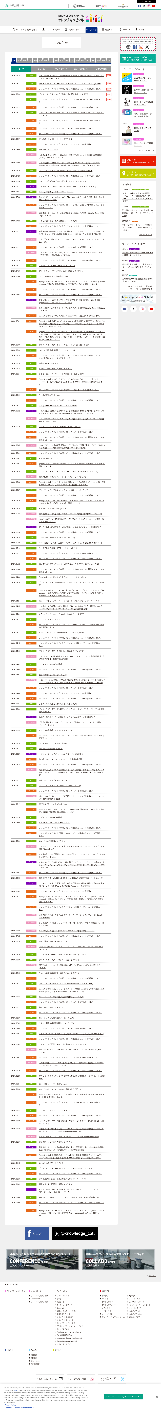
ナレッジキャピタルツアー (39, 1296)
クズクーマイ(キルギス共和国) (51, 817)
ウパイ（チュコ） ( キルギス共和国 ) (53, 743)
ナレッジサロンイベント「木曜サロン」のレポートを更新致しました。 (67, 128)
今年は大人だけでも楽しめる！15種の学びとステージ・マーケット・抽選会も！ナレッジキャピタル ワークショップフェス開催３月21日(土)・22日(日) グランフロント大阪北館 (72, 864)
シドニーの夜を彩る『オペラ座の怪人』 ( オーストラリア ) (62, 181)
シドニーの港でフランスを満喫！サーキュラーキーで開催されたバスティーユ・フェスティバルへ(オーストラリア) (137, 197)
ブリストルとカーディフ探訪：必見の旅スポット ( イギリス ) (63, 955)
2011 (93, 60)
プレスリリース (61, 69)
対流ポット (59, 1302)
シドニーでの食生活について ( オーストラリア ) (58, 704)
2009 (103, 60)
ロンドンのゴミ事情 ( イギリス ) (52, 841)
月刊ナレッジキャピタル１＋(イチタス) (69, 1326)
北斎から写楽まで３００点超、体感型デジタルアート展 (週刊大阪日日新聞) (69, 1137)
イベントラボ (106, 1311)
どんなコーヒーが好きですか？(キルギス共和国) (58, 406)
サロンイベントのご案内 (64, 1317)
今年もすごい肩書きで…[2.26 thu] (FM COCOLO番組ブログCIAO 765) (67, 931)
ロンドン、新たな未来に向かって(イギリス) (56, 1018)
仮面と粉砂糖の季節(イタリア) (51, 749)
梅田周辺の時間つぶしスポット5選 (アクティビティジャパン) (63, 477)
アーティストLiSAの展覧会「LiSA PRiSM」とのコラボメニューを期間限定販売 (70, 527)
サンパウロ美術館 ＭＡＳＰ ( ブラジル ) (55, 730)
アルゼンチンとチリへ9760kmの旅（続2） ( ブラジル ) (61, 271)
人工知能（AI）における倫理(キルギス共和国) (57, 266)
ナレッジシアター (134, 1299)
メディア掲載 (101, 69)
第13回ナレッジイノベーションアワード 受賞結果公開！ (61, 759)
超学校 (58, 1299)
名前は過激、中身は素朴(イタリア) (53, 941)
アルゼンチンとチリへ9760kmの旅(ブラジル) (57, 538)
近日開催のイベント (62, 1314)
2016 (66, 60)
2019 (50, 60)
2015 (71, 60)
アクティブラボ (107, 1302)
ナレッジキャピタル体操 (38, 1302)
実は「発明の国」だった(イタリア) (53, 675)
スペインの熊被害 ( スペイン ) (51, 1163)
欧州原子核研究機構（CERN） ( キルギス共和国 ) (58, 548)
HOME (7, 1284)
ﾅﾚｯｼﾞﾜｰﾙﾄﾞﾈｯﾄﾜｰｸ (81, 69)
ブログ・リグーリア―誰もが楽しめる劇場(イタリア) (60, 786)
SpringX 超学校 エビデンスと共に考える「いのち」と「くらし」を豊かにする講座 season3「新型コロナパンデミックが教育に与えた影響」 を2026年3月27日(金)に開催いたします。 (71, 899)
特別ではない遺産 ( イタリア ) (51, 1007)
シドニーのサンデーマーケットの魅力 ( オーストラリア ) (61, 374)
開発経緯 (33, 1358)
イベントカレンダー (62, 1296)
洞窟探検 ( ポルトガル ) (48, 150)
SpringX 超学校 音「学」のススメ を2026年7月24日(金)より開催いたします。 (70, 316)
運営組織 (33, 1355)
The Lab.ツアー (35, 1299)
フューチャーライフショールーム (112, 1317)
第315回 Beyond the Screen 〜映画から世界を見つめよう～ (137, 253)
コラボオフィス (133, 1311)
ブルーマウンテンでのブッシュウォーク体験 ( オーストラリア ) (64, 490)
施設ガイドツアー (134, 1317)
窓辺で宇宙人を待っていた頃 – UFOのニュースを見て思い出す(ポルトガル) (69, 564)
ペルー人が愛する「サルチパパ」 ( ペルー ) (56, 192)
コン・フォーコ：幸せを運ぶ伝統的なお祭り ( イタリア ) (61, 997)
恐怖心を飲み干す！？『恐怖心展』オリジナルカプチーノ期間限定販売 (67, 717)
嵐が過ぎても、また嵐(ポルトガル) (53, 804)
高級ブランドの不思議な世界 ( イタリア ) (55, 1184)
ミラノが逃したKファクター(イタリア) (54, 823)
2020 (45, 60)
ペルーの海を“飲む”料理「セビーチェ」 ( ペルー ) (58, 350)
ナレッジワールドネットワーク (66, 1323)
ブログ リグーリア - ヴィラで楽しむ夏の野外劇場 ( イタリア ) (63, 94)
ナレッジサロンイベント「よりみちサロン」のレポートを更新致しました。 (69, 144)
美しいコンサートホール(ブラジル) (53, 1084)
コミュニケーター (53, 30)
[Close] (157, 1397)
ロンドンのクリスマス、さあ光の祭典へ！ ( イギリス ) (60, 1089)
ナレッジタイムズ (62, 1329)
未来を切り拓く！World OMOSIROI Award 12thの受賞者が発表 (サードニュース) (71, 878)
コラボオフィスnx (134, 1314)
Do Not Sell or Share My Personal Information (123, 1397)
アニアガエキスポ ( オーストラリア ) (53, 619)
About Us (126, 30)
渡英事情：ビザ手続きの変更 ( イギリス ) (55, 1142)
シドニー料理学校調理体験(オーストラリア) (56, 1023)
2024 (24, 60)
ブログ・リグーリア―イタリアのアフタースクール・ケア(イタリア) (66, 1168)
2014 (77, 60)
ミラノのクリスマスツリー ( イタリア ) (54, 1110)
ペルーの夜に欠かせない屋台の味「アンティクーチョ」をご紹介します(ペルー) (70, 543)
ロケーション (34, 1361)
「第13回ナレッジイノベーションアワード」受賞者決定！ (62, 754)
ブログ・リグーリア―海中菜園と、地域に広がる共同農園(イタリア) (66, 171)
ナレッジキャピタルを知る (26, 30)
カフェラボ (106, 1308)
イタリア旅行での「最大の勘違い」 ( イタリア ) (58, 221)
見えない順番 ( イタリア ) (49, 458)
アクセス (142, 30)
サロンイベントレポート (64, 1320)
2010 (98, 60)
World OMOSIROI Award (64, 1335)
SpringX (131, 1296)
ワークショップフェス (63, 1305)
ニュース (41, 69)
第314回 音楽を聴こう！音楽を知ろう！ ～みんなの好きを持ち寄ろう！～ (137, 267)
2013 (82, 60)
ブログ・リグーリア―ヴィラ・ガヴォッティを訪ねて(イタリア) (64, 345)
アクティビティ (74, 30)
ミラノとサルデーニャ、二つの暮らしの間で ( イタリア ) (61, 614)
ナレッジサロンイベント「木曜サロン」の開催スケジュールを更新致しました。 (70, 89)
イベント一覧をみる (145, 150)
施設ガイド (109, 30)
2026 (13, 60)
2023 (29, 60)
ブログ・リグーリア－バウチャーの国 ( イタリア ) (59, 960)
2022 (35, 60)
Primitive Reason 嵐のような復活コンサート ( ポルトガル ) (62, 577)
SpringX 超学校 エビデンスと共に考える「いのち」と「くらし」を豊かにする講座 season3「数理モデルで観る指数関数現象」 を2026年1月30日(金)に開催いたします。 (71, 1213)
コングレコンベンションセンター (139, 1305)
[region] (80, 1397)
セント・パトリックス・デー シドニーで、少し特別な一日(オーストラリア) (69, 601)
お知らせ (92, 30)
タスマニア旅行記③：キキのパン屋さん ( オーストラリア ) (62, 1044)
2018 (56, 60)
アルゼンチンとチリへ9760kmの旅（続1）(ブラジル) (60, 427)
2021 (40, 60)
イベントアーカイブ (62, 1344)
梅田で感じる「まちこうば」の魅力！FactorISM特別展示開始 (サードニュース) (70, 514)
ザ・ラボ (104, 1299)
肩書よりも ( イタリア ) (48, 363)
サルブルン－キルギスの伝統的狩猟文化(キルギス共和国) (61, 633)
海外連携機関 (34, 1364)
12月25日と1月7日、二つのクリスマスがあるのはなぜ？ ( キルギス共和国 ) (69, 1197)
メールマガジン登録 (78, 1379)
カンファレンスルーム (135, 1302)
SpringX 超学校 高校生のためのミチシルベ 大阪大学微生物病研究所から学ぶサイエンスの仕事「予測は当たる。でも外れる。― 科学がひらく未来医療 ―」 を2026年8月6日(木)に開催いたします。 (72, 323)
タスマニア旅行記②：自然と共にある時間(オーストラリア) (62, 1179)
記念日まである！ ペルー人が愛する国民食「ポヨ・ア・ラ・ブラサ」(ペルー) (70, 84)
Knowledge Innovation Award (66, 1341)
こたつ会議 (59, 1308)
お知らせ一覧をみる (145, 235)
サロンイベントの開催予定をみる (141, 289)
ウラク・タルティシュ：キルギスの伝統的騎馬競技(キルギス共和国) (66, 984)
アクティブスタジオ (109, 1305)
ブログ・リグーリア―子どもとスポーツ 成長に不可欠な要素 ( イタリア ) (68, 472)
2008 (108, 60)
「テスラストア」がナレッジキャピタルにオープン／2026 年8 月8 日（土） (69, 187)
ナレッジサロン (106, 1314)
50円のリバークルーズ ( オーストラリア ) (55, 369)
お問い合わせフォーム (48, 1379)
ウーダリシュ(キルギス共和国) (51, 664)
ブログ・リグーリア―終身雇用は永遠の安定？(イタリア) (61, 651)
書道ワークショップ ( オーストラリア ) (54, 780)
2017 (61, 60)
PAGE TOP (152, 1276)
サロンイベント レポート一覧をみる (140, 286)
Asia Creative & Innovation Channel (68, 1332)
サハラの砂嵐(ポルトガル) (49, 395)
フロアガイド (105, 1296)
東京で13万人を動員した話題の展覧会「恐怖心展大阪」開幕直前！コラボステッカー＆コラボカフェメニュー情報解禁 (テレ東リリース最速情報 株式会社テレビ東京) (71, 772)
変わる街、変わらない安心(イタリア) (53, 508)
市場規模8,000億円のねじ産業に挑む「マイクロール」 (137, 280)
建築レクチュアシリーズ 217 (65, 1311)
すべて (21, 69)
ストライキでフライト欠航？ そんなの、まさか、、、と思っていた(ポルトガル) (71, 1034)
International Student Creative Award (68, 1338)
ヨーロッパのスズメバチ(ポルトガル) (53, 276)
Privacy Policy (10, 1405)
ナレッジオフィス (134, 1308)
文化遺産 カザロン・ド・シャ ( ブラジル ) (56, 139)
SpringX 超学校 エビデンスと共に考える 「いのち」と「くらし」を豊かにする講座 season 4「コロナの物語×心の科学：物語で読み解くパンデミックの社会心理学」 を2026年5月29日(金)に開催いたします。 (72, 593)
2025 (19, 60)
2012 (87, 60)
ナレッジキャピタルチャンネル (109, 1379)
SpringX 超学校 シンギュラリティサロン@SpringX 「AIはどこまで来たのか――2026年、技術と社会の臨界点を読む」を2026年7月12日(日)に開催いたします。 (70, 381)
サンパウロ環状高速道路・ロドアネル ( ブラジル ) (59, 973)
